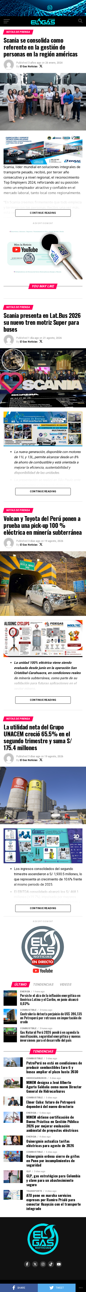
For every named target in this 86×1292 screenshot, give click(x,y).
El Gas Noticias (29, 66)
